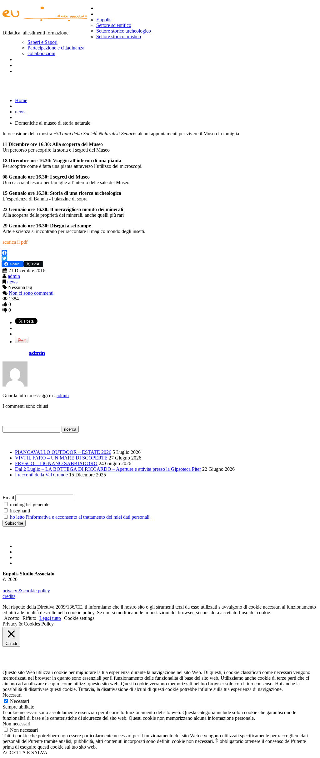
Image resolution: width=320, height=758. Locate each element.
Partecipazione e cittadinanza (56, 47)
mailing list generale (29, 504)
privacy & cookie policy (26, 590)
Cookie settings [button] (79, 618)
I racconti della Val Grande (41, 474)
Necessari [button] (12, 695)
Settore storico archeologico (123, 31)
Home (103, 8)
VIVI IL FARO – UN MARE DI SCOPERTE (61, 457)
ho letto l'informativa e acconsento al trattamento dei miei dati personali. (80, 517)
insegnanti (19, 510)
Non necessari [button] (16, 723)
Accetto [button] (11, 618)
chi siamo (107, 14)
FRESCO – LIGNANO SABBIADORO (56, 463)
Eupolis (103, 19)
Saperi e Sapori (43, 42)
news (20, 111)
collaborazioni (41, 53)
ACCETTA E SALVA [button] (25, 752)
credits (8, 596)
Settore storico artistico (118, 36)
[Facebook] (160, 253)
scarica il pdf (15, 242)
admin (14, 276)
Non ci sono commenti (31, 293)
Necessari (19, 701)
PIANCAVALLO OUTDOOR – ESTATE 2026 (63, 452)
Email (8, 497)
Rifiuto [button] (29, 618)
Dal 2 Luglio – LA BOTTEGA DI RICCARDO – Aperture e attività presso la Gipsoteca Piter (108, 469)
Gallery (23, 59)
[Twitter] (160, 258)
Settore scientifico (113, 25)
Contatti (24, 71)
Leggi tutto (50, 618)
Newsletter (27, 65)
